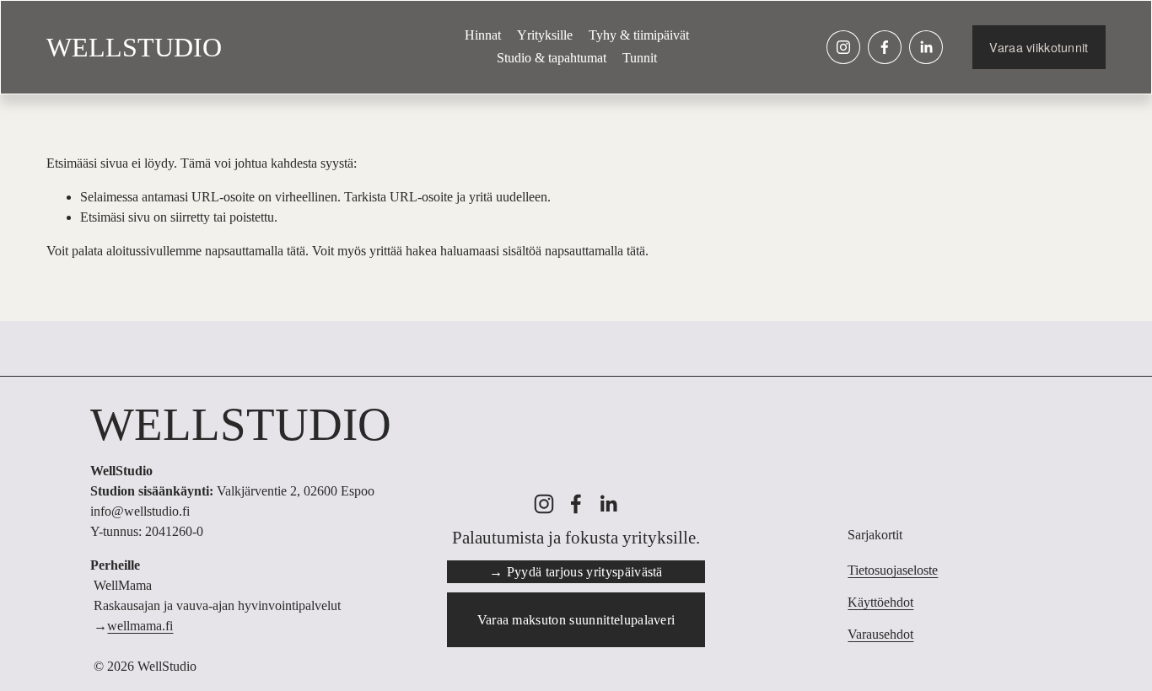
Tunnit (639, 58)
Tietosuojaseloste (893, 570)
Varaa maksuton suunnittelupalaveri (576, 620)
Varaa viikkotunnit (1038, 47)
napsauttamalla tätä (255, 251)
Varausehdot (880, 634)
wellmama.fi (140, 626)
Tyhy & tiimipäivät (639, 35)
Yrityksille (545, 35)
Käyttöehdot (880, 602)
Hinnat (483, 35)
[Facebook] (885, 47)
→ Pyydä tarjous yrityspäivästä (576, 572)
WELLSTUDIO (134, 47)
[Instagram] (843, 47)
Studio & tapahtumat (551, 58)
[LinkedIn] (926, 47)
